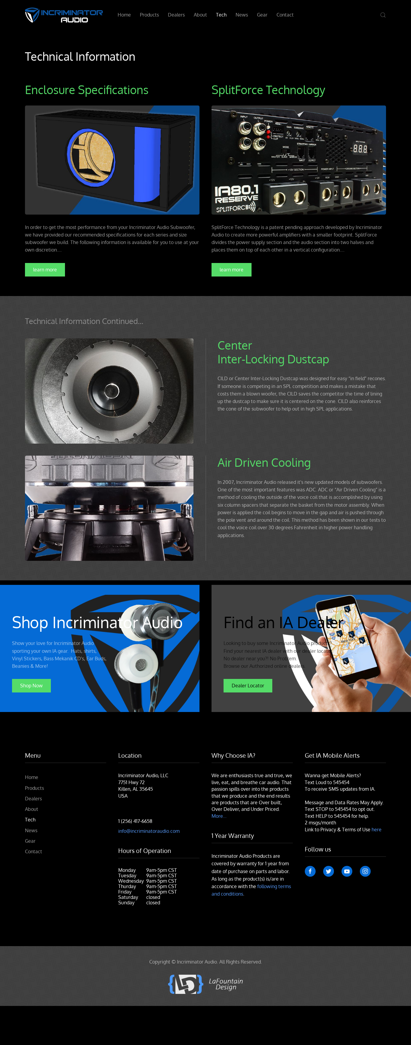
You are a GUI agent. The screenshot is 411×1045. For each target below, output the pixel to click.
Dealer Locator (248, 686)
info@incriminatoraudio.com (149, 831)
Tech (221, 15)
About (200, 15)
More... (219, 816)
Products (149, 15)
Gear (262, 15)
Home (124, 15)
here (377, 830)
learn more (45, 270)
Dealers (176, 15)
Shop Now (31, 686)
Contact (285, 15)
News (242, 15)
